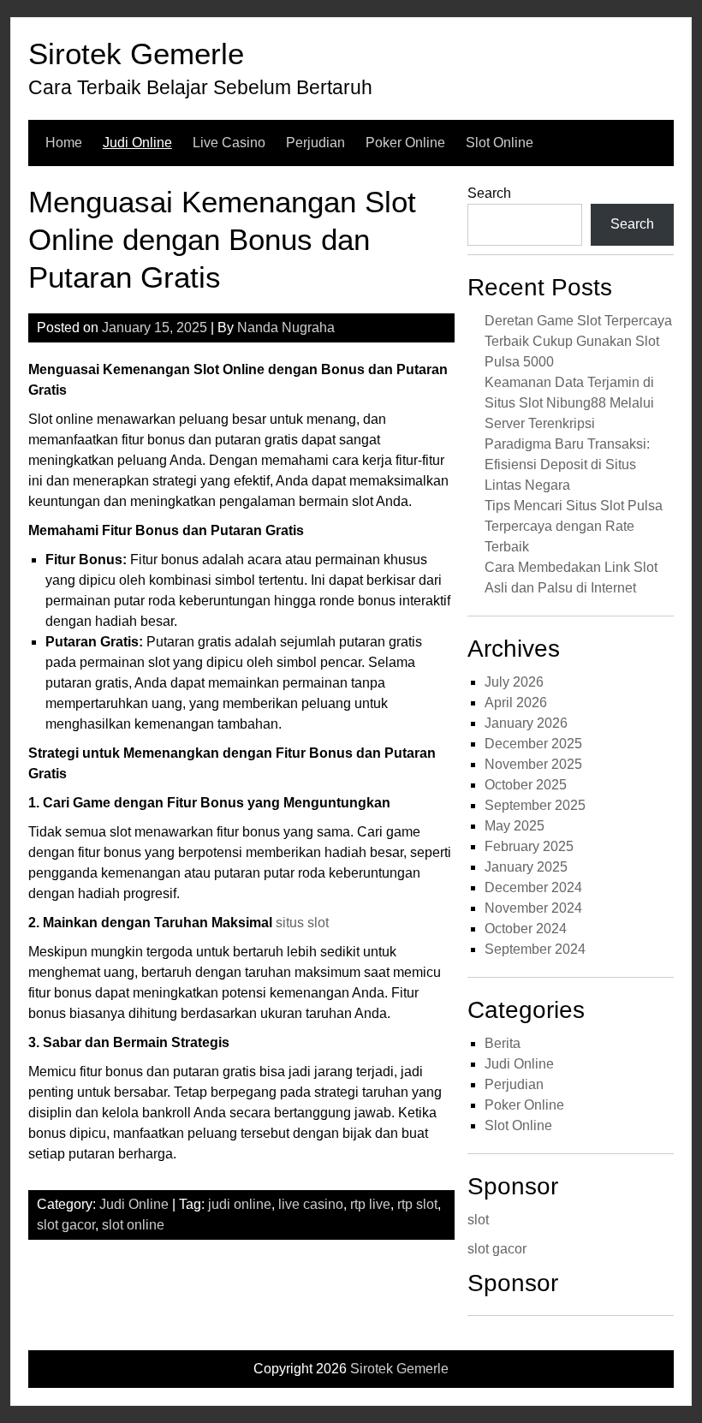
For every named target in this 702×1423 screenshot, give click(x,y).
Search (489, 193)
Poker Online (405, 142)
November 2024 (533, 908)
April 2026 (516, 702)
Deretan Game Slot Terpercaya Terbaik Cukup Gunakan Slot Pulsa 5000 (578, 341)
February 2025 (529, 846)
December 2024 (533, 887)
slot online (133, 1225)
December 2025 (533, 743)
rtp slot (417, 1204)
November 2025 (533, 764)
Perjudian (315, 142)
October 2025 (526, 784)
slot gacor (66, 1225)
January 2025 (526, 867)
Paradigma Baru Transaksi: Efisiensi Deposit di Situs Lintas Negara (567, 464)
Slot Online (499, 142)
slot (478, 1219)
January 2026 (526, 723)
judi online (239, 1204)
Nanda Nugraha (286, 327)
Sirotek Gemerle (136, 53)
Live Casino (229, 142)
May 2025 (514, 826)
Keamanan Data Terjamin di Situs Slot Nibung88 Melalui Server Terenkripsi (569, 403)
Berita (503, 1043)
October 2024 (526, 928)
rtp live (370, 1204)
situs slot (302, 922)
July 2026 (514, 682)
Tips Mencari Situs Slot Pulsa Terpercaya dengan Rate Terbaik (574, 526)
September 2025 (535, 805)
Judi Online (137, 142)
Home (63, 142)
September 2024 (535, 949)
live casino (310, 1204)
